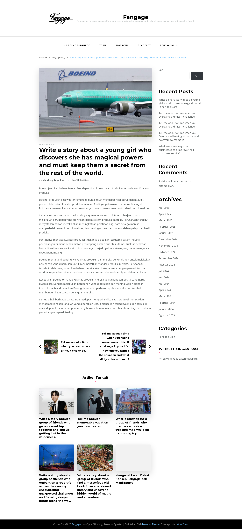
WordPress (182, 524)
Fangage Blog (46, 144)
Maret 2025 (165, 220)
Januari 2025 (166, 233)
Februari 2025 (167, 226)
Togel (103, 45)
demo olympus (169, 45)
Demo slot (144, 45)
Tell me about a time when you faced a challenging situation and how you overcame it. (179, 136)
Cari (161, 69)
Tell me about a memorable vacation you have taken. (92, 422)
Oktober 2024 (167, 252)
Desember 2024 (168, 239)
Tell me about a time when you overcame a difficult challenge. (177, 114)
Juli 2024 (164, 271)
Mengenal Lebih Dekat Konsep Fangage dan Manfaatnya (132, 479)
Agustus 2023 (167, 315)
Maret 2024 (165, 296)
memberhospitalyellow (51, 180)
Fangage (135, 17)
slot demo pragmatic (76, 45)
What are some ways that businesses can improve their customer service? (176, 149)
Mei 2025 (164, 207)
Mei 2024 (164, 283)
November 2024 (168, 245)
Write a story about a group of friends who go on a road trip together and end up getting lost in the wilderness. (55, 428)
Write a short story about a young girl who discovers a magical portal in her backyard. (180, 103)
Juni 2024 (164, 277)
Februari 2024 (167, 302)
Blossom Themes (151, 524)
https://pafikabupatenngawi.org (178, 358)
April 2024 (165, 290)
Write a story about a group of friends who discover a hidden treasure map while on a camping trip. (132, 426)
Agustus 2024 (167, 264)
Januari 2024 (166, 309)
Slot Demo (122, 45)
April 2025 (165, 214)
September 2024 (169, 258)
